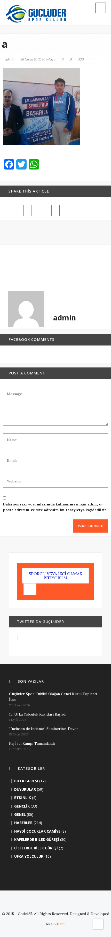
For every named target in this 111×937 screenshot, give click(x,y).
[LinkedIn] (48, 903)
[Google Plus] (40, 903)
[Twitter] (32, 903)
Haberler (23, 822)
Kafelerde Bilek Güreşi (36, 839)
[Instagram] (55, 903)
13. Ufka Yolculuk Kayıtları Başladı (37, 714)
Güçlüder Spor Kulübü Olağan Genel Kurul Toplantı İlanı (53, 697)
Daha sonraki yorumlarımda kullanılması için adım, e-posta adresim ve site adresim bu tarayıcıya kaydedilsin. (55, 507)
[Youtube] (79, 903)
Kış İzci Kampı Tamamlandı (32, 743)
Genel (20, 814)
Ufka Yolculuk (28, 856)
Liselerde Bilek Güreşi (36, 848)
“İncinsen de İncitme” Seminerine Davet (43, 728)
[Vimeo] (86, 903)
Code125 (58, 924)
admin (9, 59)
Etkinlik (22, 797)
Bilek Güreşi (26, 780)
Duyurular (25, 789)
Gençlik (22, 806)
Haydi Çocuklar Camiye (37, 831)
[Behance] (71, 903)
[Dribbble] (63, 903)
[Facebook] (24, 903)
